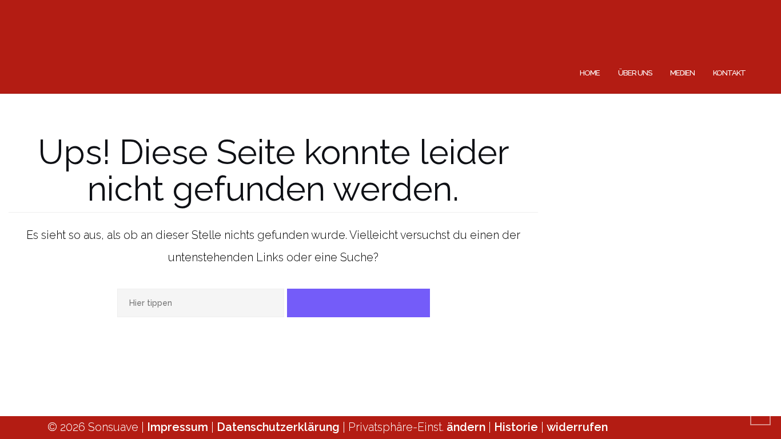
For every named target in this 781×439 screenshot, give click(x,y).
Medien (682, 73)
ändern (467, 427)
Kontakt (729, 73)
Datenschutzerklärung (278, 427)
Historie (517, 427)
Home (590, 73)
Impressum (177, 427)
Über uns (635, 73)
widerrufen (577, 427)
